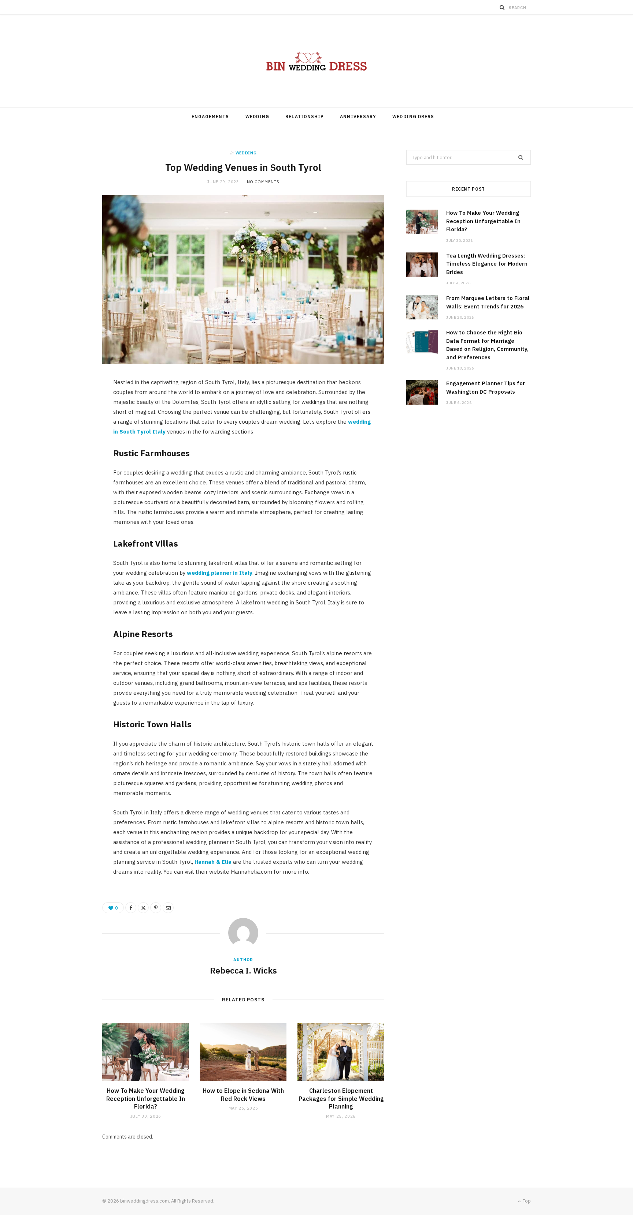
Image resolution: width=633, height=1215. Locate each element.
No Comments (263, 181)
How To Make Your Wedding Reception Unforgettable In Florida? (145, 1098)
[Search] (502, 7)
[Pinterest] (155, 907)
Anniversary (358, 116)
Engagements (210, 116)
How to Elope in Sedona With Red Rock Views (243, 1094)
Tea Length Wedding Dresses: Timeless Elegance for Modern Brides (487, 263)
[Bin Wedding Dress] (316, 61)
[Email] (168, 907)
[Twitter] (143, 907)
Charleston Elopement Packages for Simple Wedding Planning (341, 1098)
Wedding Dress (413, 116)
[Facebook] (130, 907)
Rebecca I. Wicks (243, 970)
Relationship (304, 116)
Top (526, 1201)
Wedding (257, 116)
